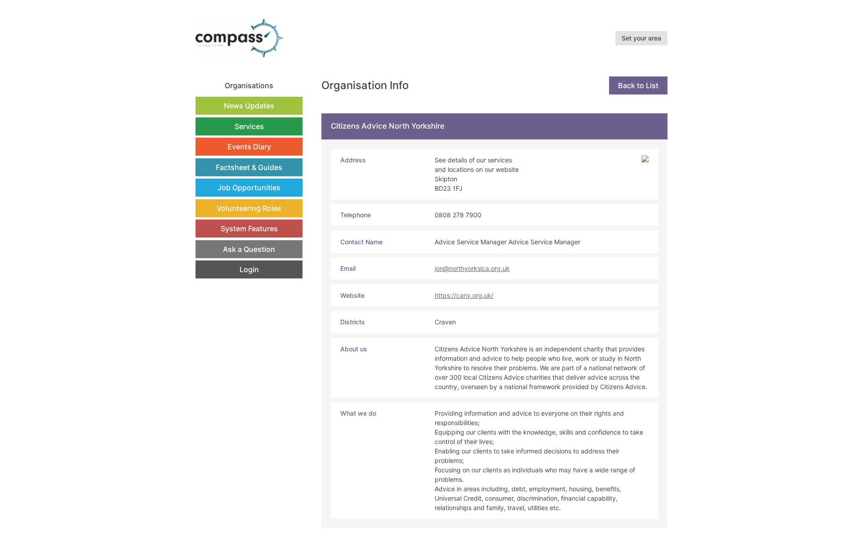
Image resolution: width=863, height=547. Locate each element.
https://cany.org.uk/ (464, 295)
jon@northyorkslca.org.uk (472, 268)
